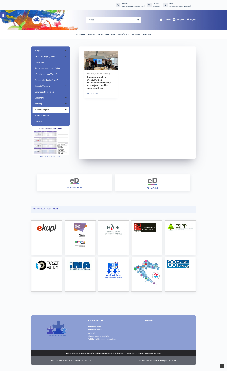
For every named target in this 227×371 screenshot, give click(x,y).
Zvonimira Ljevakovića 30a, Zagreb (133, 6)
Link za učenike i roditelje (98, 336)
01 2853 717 (157, 6)
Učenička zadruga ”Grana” (46, 74)
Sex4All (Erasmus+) (102, 74)
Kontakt (147, 34)
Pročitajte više (93, 93)
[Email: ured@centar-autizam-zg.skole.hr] (165, 5)
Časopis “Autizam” (42, 86)
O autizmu (110, 34)
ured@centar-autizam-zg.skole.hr (180, 6)
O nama (91, 34)
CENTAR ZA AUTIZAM (82, 360)
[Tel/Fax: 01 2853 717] (149, 5)
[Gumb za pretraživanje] (138, 20)
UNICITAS (172, 360)
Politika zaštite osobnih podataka (102, 339)
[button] (3, 15)
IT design (162, 360)
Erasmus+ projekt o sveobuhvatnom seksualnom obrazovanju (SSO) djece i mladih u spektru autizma (99, 82)
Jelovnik (136, 34)
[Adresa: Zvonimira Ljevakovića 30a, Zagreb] (118, 5)
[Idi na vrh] (222, 366)
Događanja (39, 62)
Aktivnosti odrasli (95, 330)
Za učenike (152, 188)
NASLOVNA (90, 74)
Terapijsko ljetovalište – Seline (47, 68)
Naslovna (80, 34)
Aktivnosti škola (94, 327)
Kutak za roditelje (42, 115)
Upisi (100, 34)
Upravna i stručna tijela (44, 92)
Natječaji (122, 34)
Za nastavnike (75, 187)
